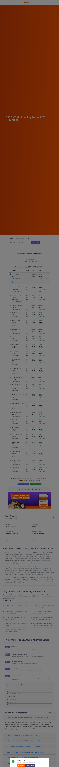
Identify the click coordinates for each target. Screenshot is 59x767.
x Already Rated (30, 765)
